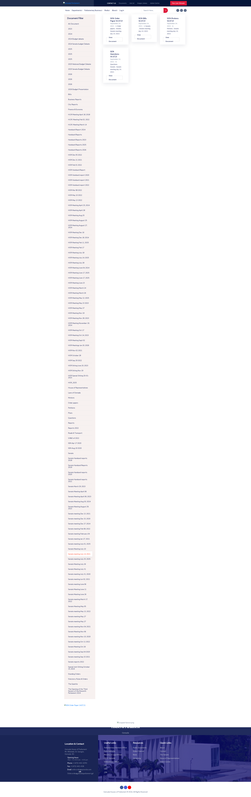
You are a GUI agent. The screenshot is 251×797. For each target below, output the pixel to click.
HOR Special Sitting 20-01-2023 (78, 377)
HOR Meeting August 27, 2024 (77, 226)
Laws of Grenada (74, 393)
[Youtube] (129, 787)
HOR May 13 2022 (75, 200)
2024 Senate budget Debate (79, 44)
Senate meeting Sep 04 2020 (79, 652)
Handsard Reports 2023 (77, 140)
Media (106, 10)
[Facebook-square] (177, 10)
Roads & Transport (75, 433)
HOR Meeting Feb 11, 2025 (78, 243)
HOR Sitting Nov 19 (75, 371)
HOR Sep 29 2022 (75, 360)
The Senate (164, 755)
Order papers (73, 403)
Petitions (71, 408)
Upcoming (137, 758)
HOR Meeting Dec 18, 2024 (78, 238)
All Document (73, 24)
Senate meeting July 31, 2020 (79, 574)
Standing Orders (74, 674)
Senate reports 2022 (76, 662)
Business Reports (74, 99)
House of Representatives (78, 388)
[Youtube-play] (181, 10)
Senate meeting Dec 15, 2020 (79, 519)
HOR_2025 (72, 383)
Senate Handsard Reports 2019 (78, 466)
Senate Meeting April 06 (77, 491)
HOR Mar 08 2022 (75, 190)
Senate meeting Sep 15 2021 (79, 657)
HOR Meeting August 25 (77, 220)
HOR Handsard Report (76, 170)
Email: (79, 770)
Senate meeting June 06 (77, 584)
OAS (105, 769)
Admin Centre (165, 762)
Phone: (77, 763)
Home (67, 10)
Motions (71, 398)
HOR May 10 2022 (75, 195)
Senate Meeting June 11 (77, 589)
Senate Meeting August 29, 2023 (78, 508)
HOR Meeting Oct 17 (76, 330)
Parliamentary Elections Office (115, 748)
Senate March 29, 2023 (76, 486)
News (135, 755)
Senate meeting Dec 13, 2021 (79, 514)
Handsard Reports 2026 (77, 150)
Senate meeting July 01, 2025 (79, 544)
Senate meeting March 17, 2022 (78, 600)
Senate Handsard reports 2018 (77, 459)
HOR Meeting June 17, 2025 (78, 273)
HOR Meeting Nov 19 (76, 313)
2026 (70, 74)
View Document (112, 39)
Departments (76, 10)
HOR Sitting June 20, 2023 (78, 366)
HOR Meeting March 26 (77, 293)
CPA (105, 772)
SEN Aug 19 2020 (75, 448)
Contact (163, 751)
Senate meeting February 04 (79, 534)
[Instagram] (185, 10)
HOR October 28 (74, 355)
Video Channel (138, 751)
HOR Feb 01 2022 (75, 165)
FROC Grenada (109, 758)
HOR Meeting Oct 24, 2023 (78, 335)
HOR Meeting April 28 (76, 210)
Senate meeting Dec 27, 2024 (79, 524)
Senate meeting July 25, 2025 (79, 559)
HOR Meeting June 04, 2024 (78, 268)
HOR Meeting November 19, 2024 (79, 324)
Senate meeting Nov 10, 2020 (79, 637)
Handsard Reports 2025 (77, 145)
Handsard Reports (75, 135)
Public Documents (139, 748)
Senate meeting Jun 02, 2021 (79, 579)
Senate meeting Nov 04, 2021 (79, 627)
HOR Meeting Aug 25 (76, 215)
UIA (105, 765)
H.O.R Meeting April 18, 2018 (79, 114)
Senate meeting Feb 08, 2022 (79, 529)
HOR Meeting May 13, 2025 (78, 298)
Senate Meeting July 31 (77, 569)
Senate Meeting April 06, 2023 (79, 496)
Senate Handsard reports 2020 (77, 473)
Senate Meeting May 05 (77, 606)
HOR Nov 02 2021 (75, 350)
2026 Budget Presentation (78, 89)
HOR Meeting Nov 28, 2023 (78, 318)
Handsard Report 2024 (76, 130)
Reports (71, 423)
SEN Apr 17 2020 (74, 443)
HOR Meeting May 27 (76, 308)
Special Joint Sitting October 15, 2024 (79, 668)
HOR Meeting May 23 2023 (78, 303)
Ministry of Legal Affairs (113, 755)
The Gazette (73, 684)
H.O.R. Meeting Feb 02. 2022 (78, 119)
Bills (70, 94)
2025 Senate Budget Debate (79, 69)
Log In (122, 10)
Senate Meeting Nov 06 (77, 632)
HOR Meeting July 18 (76, 253)
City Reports (73, 104)
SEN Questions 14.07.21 (114, 54)
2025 (70, 49)
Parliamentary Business (92, 10)
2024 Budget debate (76, 39)
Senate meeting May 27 (77, 616)
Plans (70, 413)
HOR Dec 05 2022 (75, 155)
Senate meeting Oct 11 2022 (79, 642)
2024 (70, 34)
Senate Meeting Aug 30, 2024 (79, 501)
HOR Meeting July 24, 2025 (78, 258)
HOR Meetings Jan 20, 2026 (78, 345)
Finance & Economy (75, 109)
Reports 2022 (73, 428)
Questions (72, 418)
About (114, 10)
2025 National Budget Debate (79, 64)
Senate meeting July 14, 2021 (79, 554)
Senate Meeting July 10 (77, 549)
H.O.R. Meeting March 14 (77, 125)
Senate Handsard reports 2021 (77, 480)
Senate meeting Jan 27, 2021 (79, 539)
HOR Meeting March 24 (77, 288)
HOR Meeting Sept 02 (76, 340)
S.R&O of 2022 (73, 438)
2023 (70, 29)
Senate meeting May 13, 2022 (79, 611)
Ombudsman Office (111, 762)
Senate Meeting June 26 (77, 594)
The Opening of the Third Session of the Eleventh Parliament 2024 (77, 691)
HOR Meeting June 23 (76, 283)
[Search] (166, 10)
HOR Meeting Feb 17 (76, 248)
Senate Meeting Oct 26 (77, 647)
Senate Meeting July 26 (77, 564)
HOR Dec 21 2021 (75, 160)
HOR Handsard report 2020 (78, 175)
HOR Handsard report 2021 (78, 180)
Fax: (75, 766)
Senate (70, 453)
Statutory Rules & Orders (78, 679)
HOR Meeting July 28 (76, 263)
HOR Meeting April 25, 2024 (79, 205)
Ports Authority (109, 751)
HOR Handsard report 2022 (78, 185)
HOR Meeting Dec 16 (76, 232)
